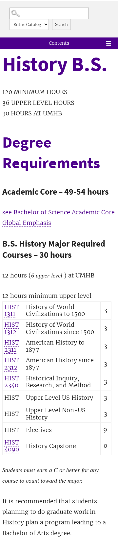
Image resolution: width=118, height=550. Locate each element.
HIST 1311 (11, 310)
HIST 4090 (11, 446)
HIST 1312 (11, 328)
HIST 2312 (11, 363)
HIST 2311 (11, 346)
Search (61, 24)
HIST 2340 (11, 381)
